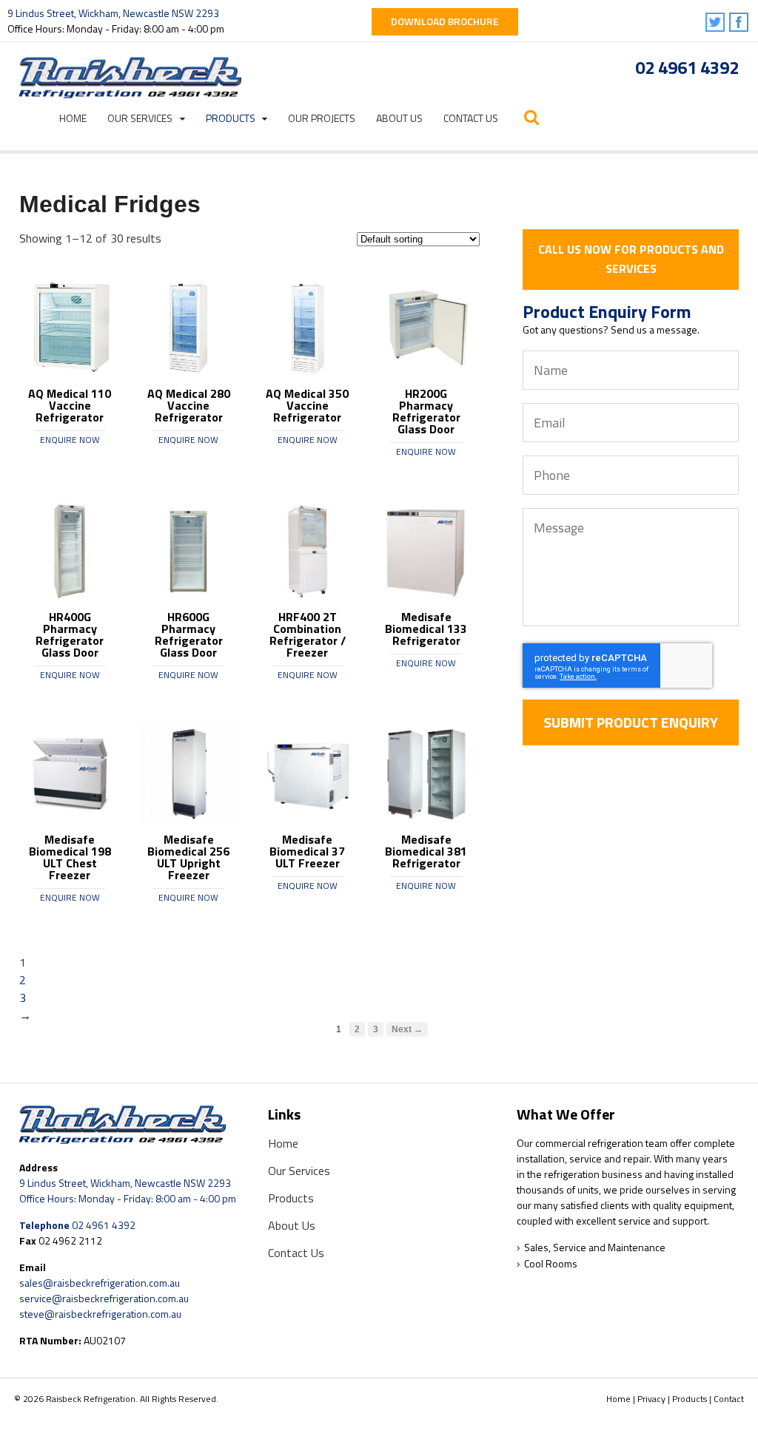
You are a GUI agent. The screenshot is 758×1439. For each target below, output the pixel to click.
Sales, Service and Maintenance (594, 1247)
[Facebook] (740, 23)
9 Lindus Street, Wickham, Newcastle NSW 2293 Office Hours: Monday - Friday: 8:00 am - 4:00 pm (127, 1190)
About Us (399, 118)
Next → (407, 1029)
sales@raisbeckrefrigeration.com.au (99, 1282)
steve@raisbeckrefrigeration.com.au (100, 1313)
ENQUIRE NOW (70, 440)
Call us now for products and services (631, 258)
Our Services (139, 118)
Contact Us (470, 118)
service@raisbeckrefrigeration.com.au (104, 1298)
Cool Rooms (550, 1263)
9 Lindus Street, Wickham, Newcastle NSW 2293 (113, 13)
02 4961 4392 (687, 67)
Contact (729, 1399)
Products (230, 118)
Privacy (651, 1399)
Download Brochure (445, 21)
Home (73, 118)
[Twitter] (716, 23)
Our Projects (321, 118)
